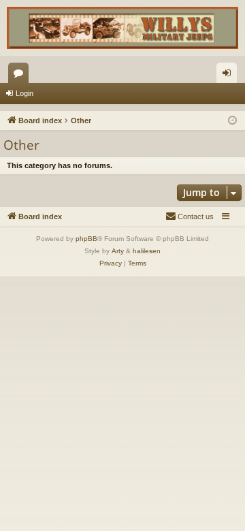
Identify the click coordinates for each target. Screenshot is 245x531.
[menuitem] (189, 216)
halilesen (147, 251)
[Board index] (122, 28)
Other (21, 145)
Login (24, 93)
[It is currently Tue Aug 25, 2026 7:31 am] (232, 121)
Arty (118, 251)
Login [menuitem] (229, 75)
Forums (21, 75)
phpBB (86, 238)
